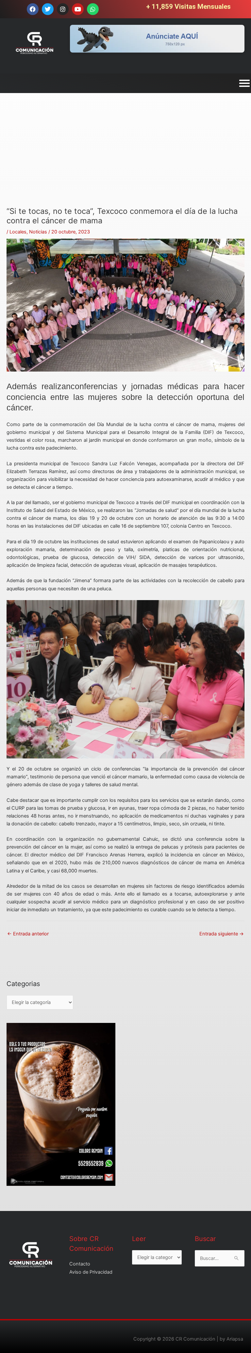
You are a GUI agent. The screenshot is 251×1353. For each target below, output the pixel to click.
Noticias (38, 232)
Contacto (79, 1264)
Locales (17, 232)
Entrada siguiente (221, 934)
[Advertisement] (125, 161)
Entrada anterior (28, 934)
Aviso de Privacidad (90, 1272)
